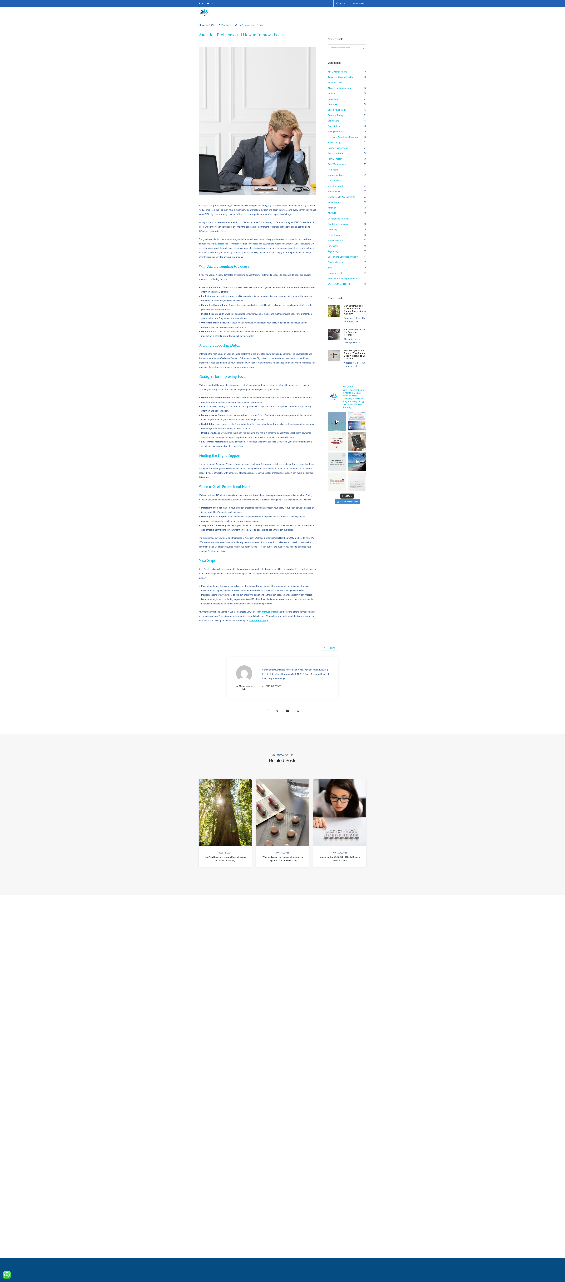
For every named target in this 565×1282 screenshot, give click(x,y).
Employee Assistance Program (343, 137)
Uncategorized (335, 273)
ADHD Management (337, 71)
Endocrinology (335, 142)
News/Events (334, 202)
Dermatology (334, 126)
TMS (330, 267)
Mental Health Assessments (341, 197)
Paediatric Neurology (338, 224)
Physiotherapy (335, 235)
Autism (331, 93)
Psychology (333, 251)
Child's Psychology (337, 110)
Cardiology (333, 99)
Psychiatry (226, 25)
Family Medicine (335, 153)
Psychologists (255, 243)
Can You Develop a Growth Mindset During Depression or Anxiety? (225, 859)
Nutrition (332, 208)
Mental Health (334, 191)
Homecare (333, 169)
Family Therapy (335, 159)
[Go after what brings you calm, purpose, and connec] (357, 441)
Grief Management (337, 164)
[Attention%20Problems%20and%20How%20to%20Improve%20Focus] (267, 711)
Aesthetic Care (335, 82)
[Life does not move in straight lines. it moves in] (357, 461)
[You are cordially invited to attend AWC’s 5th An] (357, 421)
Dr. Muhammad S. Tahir (253, 25)
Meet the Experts (336, 186)
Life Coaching (334, 180)
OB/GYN (332, 213)
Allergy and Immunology (339, 88)
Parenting (332, 229)
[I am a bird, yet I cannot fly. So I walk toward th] (337, 421)
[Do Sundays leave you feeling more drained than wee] (337, 441)
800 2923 (343, 3)
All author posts (271, 686)
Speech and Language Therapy (343, 257)
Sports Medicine (335, 262)
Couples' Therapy (336, 115)
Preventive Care (335, 240)
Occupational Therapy (338, 218)
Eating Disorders (336, 131)
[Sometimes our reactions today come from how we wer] (357, 481)
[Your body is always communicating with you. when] (337, 461)
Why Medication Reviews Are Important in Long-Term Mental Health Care (282, 859)
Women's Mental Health (339, 284)
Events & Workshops (338, 148)
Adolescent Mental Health (340, 77)
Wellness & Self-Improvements (343, 278)
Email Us (360, 3)
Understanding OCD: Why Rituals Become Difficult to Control (339, 859)
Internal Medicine (336, 175)
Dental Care (333, 120)
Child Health (333, 104)
